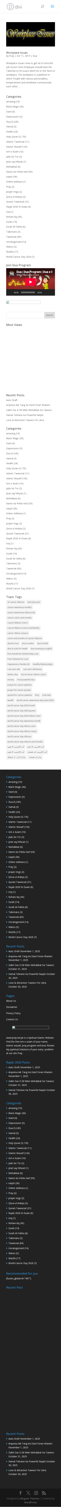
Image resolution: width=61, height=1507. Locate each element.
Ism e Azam (12, 151)
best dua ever (33, 602)
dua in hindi (42, 643)
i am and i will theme (32, 669)
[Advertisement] (30, 358)
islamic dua (12, 674)
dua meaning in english (41, 648)
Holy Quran (12, 136)
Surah (9, 221)
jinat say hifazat (14, 161)
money (10, 679)
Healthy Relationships (43, 664)
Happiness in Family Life (18, 664)
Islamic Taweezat (15, 141)
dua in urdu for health (17, 648)
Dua (35, 55)
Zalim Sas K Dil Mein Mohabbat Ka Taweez (29, 410)
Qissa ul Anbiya (14, 196)
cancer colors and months (19, 617)
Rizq (37, 695)
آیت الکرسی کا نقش (15, 752)
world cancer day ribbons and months (25, 741)
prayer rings (12, 191)
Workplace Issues (17, 52)
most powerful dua (26, 679)
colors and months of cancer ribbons (24, 638)
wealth (10, 700)
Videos (9, 246)
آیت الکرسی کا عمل (35, 746)
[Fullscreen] (50, 292)
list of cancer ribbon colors (33, 674)
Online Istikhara (14, 181)
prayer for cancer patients (19, 684)
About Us (11, 1000)
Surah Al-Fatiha (14, 226)
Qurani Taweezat (15, 201)
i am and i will (13, 669)
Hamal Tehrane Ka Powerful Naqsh (24, 415)
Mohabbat (11, 166)
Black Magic (12, 106)
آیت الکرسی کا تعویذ (15, 746)
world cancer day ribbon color (21, 726)
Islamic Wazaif (13, 146)
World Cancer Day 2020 (18, 256)
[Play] (10, 292)
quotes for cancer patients (19, 695)
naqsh (9, 176)
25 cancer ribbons (15, 602)
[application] (30, 282)
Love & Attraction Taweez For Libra (25, 420)
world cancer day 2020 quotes (21, 710)
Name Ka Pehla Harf (17, 171)
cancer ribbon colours (17, 633)
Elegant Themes (30, 1498)
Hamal (9, 126)
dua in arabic (28, 643)
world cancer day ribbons (19, 736)
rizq (8, 211)
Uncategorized (13, 241)
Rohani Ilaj (11, 216)
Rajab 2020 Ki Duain (16, 206)
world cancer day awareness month (23, 721)
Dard (8, 111)
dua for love (13, 643)
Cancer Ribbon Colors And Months (23, 628)
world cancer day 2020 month (21, 705)
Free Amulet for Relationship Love (23, 653)
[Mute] (45, 292)
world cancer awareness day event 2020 (35, 700)
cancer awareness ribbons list (21, 612)
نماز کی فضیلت (35, 757)
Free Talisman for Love (17, 659)
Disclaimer (11, 1007)
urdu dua (46, 695)
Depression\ (12, 116)
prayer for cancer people (19, 690)
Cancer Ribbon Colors (17, 622)
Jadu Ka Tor (12, 156)
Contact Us (12, 1019)
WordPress (30, 1502)
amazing (10, 101)
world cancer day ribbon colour (22, 731)
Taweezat (11, 236)
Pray (11, 55)
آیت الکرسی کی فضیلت (37, 752)
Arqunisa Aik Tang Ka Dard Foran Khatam (28, 404)
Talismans (11, 231)
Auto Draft (11, 400)
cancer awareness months (19, 607)
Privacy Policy (13, 1013)
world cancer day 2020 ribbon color (24, 715)
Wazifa (9, 251)
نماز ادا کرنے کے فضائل (16, 757)
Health (9, 131)
